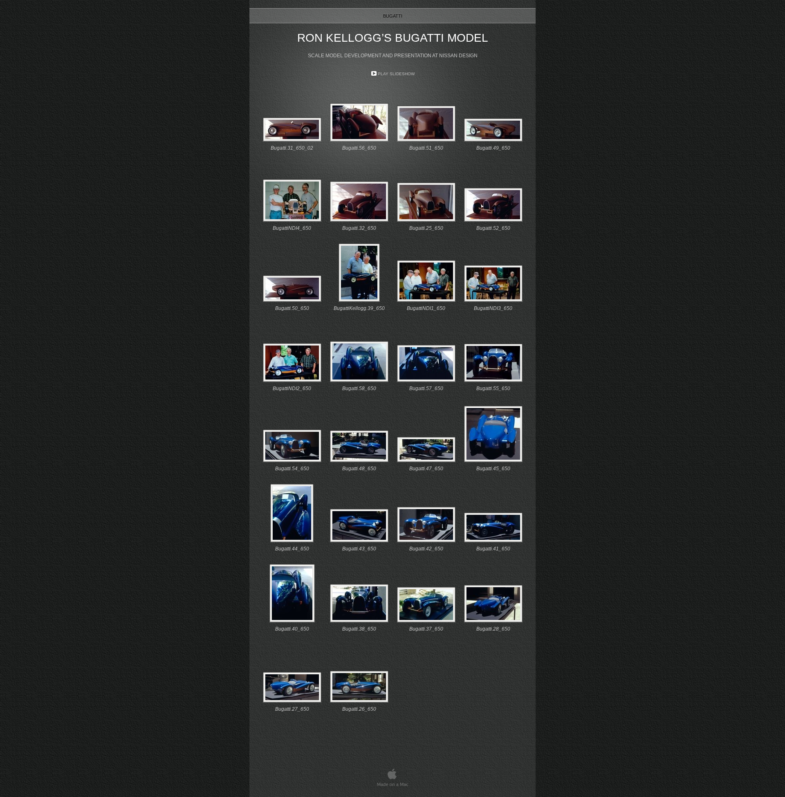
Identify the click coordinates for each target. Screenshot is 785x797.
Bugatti (392, 15)
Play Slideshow (396, 74)
